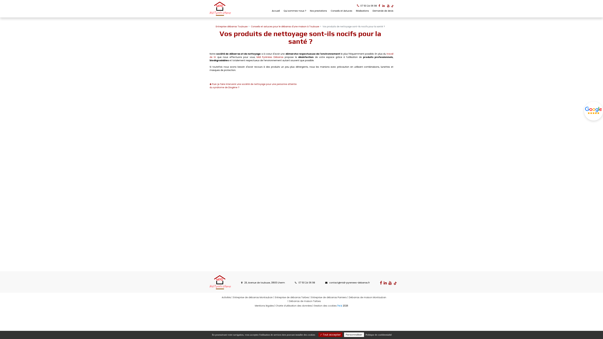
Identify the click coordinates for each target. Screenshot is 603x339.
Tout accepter (331, 334)
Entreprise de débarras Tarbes (292, 297)
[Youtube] (388, 6)
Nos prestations (318, 10)
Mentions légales (264, 305)
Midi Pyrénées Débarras (270, 57)
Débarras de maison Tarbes (305, 301)
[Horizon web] (339, 305)
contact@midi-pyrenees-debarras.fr (349, 282)
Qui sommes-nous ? (295, 10)
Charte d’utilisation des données (293, 305)
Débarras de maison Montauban (367, 297)
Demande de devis (383, 10)
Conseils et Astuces (341, 10)
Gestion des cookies (325, 305)
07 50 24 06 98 (306, 282)
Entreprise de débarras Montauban (253, 297)
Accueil (276, 10)
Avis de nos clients (593, 111)
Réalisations (362, 10)
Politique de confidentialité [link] (379, 335)
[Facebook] (379, 6)
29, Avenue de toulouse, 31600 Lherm (264, 282)
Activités (226, 297)
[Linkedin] (383, 6)
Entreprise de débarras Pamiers (329, 297)
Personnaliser (354, 334)
